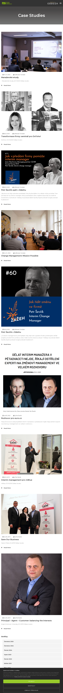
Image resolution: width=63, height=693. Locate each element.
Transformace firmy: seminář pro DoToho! (21, 136)
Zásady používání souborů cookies (22, 676)
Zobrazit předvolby (31, 690)
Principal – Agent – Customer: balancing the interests (26, 621)
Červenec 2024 (9, 646)
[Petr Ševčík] (6, 3)
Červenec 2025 (8, 641)
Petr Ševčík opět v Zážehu (13, 190)
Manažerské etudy (10, 77)
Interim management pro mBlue (16, 480)
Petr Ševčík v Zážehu (11, 332)
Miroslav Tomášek (20, 74)
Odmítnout (31, 685)
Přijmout (31, 681)
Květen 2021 (8, 663)
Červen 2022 (8, 659)
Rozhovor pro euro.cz (11, 418)
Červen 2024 (8, 650)
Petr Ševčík (19, 415)
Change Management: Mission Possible (19, 256)
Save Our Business (10, 539)
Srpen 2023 (7, 654)
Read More (7, 85)
